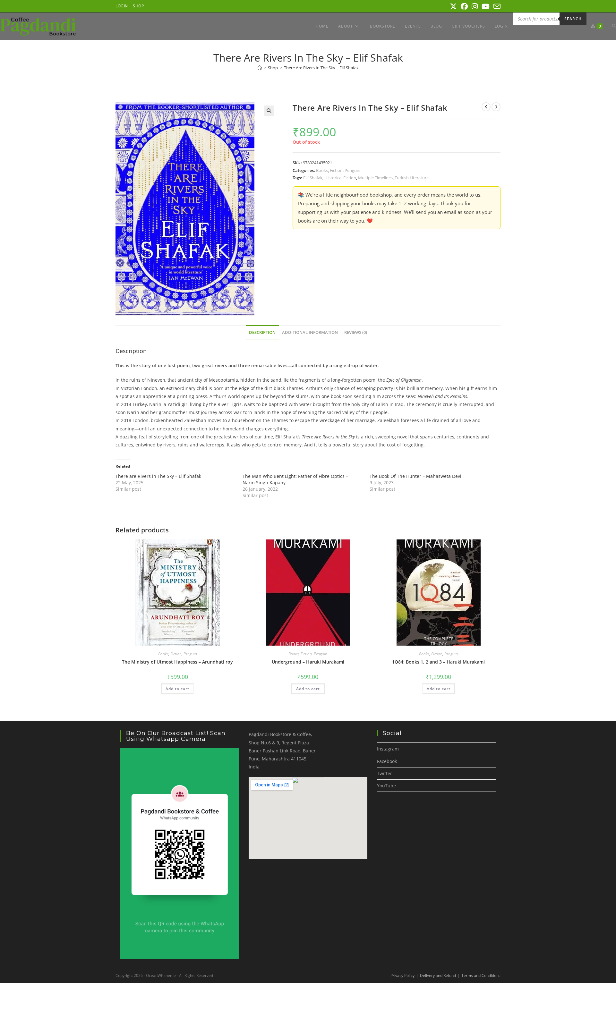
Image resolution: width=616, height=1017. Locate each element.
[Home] (260, 68)
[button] (269, 111)
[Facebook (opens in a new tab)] (464, 6)
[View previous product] (486, 106)
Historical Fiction (340, 178)
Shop (138, 6)
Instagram (388, 749)
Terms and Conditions (481, 975)
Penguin (352, 170)
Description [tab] (262, 332)
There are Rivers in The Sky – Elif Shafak (158, 476)
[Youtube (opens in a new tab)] (486, 6)
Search (573, 18)
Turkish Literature (412, 178)
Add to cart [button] (177, 688)
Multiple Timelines (375, 178)
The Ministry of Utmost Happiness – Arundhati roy (177, 662)
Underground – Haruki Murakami (308, 662)
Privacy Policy (402, 975)
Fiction (336, 170)
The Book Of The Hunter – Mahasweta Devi (415, 476)
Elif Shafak (312, 178)
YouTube (386, 786)
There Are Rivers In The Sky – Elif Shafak (321, 68)
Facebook (387, 761)
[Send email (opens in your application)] (496, 6)
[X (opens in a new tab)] (453, 6)
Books (322, 170)
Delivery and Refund (438, 975)
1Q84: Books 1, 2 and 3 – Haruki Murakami (438, 662)
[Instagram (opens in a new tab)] (475, 6)
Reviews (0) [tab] (355, 332)
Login (122, 6)
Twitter (384, 773)
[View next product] (496, 106)
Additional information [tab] (310, 332)
